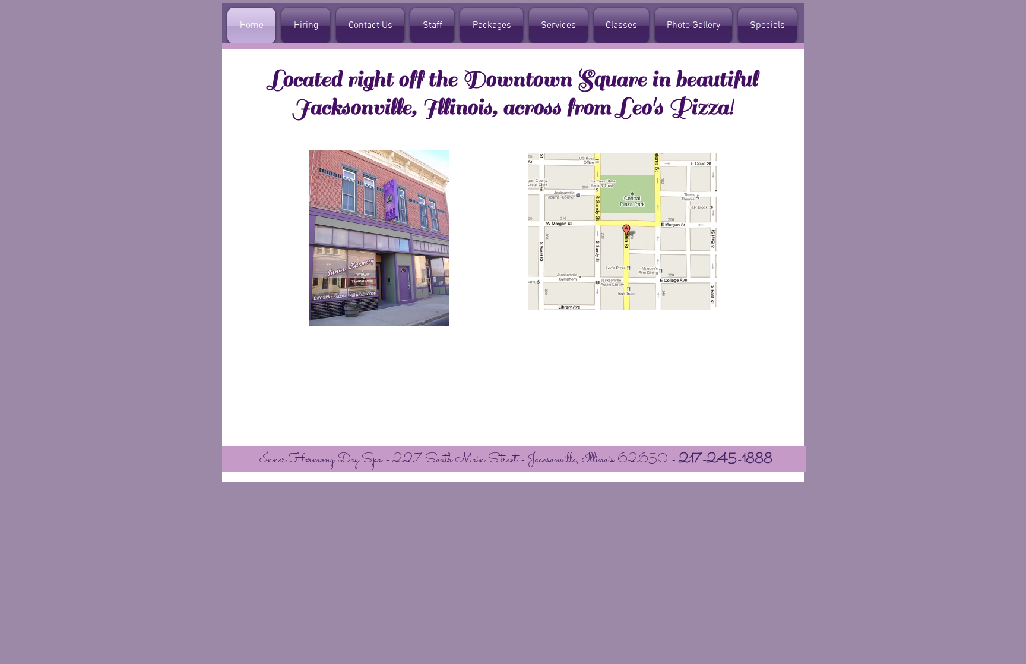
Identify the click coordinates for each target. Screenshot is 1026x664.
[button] (432, 25)
